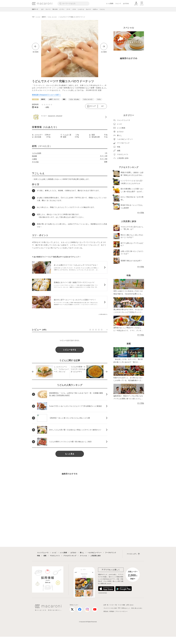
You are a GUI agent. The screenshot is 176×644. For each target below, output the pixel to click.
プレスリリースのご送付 (110, 608)
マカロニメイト (55, 555)
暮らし (82, 552)
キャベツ (48, 9)
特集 (38, 555)
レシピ (54, 552)
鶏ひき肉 (55, 9)
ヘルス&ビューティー (95, 552)
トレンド (118, 3)
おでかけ (73, 552)
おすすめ (126, 3)
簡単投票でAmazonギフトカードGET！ (46, 95)
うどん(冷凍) (36, 153)
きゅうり (88, 9)
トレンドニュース (42, 552)
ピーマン (61, 9)
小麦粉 (34, 159)
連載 (44, 555)
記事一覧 (105, 605)
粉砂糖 (34, 156)
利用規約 (111, 611)
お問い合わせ (129, 605)
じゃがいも (81, 9)
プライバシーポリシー (121, 611)
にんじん (102, 9)
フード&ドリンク (110, 552)
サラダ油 (35, 162)
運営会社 (105, 611)
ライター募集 (121, 605)
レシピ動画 (109, 3)
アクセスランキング (69, 555)
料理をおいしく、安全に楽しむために (132, 608)
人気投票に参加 (96, 555)
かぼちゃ (95, 9)
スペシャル (83, 555)
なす (42, 9)
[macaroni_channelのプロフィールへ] (69, 117)
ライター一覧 (113, 605)
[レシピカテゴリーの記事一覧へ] (35, 99)
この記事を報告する (102, 314)
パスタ (74, 9)
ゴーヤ (68, 9)
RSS (119, 608)
